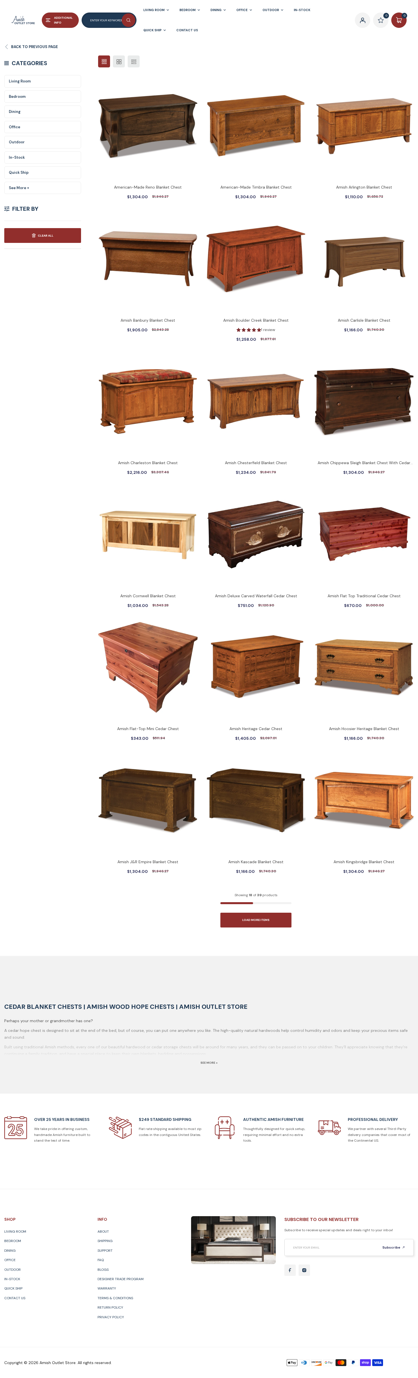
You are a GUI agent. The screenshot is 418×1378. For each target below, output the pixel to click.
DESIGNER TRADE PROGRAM (121, 1279)
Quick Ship (19, 172)
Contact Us (14, 1298)
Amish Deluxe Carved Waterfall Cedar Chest (256, 595)
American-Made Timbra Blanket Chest (256, 187)
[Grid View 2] (119, 61)
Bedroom (17, 96)
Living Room (20, 81)
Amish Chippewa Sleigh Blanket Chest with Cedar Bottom (364, 463)
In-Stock (17, 157)
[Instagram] (304, 1270)
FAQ (101, 1260)
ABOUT (103, 1231)
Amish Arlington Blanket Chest (364, 187)
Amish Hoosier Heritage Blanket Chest (364, 728)
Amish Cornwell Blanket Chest (148, 595)
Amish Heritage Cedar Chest (255, 728)
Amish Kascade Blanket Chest (256, 861)
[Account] (362, 20)
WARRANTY (107, 1288)
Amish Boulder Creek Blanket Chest (256, 320)
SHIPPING (105, 1241)
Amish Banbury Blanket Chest (148, 320)
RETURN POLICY (110, 1307)
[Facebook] (290, 1270)
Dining (14, 111)
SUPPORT (105, 1250)
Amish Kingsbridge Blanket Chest (364, 861)
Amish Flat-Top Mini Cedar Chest (148, 728)
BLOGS (103, 1269)
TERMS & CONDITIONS (115, 1298)
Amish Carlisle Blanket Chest (364, 320)
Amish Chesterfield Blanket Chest (256, 462)
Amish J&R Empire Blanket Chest (147, 861)
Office (14, 127)
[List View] (134, 61)
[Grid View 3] (104, 61)
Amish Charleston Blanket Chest (148, 462)
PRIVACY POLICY (111, 1317)
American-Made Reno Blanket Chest (148, 187)
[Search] (128, 20)
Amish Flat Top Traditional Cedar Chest (364, 595)
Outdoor (17, 142)
